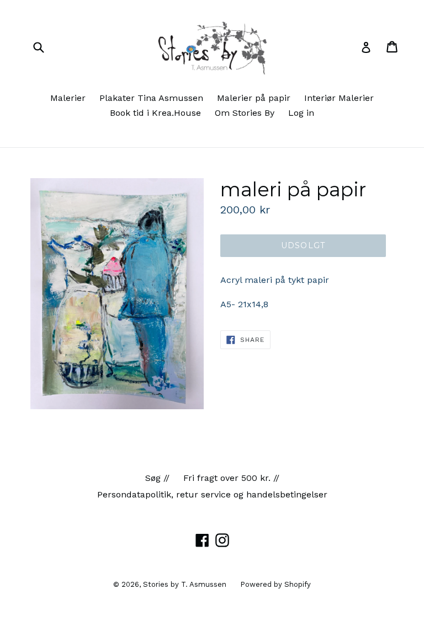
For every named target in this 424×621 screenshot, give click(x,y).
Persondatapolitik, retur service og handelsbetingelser (212, 494)
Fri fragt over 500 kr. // (231, 478)
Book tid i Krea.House (155, 113)
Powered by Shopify (275, 584)
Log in (301, 113)
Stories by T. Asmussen (184, 584)
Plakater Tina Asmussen (151, 98)
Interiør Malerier (339, 98)
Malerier (68, 98)
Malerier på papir (253, 98)
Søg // (157, 478)
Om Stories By (244, 113)
